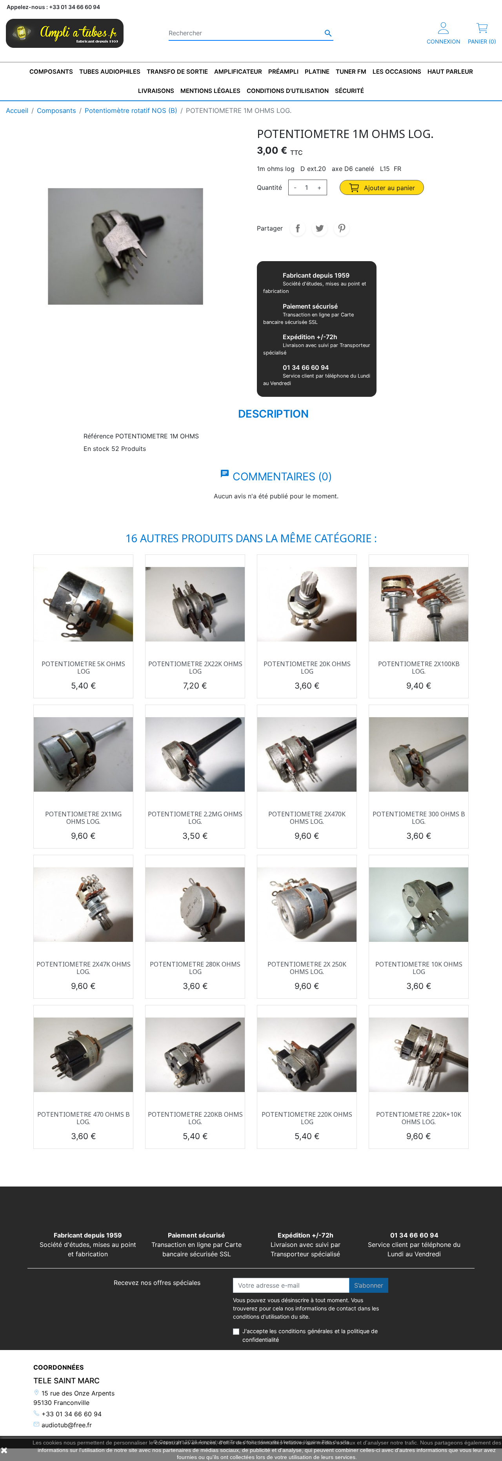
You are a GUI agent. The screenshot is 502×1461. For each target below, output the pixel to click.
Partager (298, 228)
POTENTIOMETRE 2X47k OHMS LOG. (83, 968)
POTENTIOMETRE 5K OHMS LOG (83, 668)
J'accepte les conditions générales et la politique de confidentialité (310, 1335)
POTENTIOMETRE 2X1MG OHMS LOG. (83, 818)
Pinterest (341, 228)
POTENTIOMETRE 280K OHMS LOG (195, 968)
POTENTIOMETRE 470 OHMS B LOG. (83, 1118)
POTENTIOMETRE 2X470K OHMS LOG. (307, 818)
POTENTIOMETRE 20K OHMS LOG (307, 668)
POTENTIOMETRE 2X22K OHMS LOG (195, 668)
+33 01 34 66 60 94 (71, 1414)
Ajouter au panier (388, 188)
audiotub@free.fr (66, 1425)
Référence (98, 436)
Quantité (269, 187)
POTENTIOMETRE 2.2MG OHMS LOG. (195, 818)
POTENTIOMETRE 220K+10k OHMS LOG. (418, 1118)
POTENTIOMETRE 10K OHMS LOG (418, 968)
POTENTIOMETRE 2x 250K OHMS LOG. (306, 968)
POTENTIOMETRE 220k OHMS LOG (307, 1118)
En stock (96, 448)
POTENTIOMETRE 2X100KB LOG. (419, 668)
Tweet (319, 228)
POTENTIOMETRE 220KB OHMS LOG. (195, 1118)
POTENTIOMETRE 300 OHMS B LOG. (419, 818)
